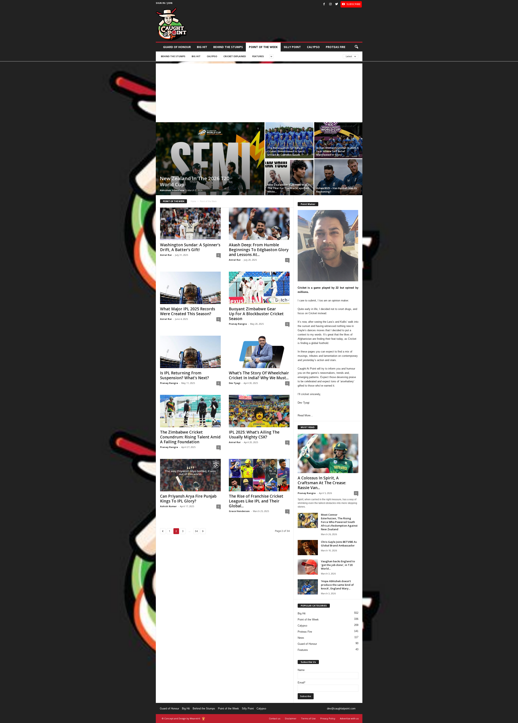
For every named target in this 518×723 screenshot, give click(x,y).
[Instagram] (330, 4)
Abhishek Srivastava (172, 190)
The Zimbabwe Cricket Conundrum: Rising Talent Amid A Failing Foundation (190, 437)
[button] (356, 47)
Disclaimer (290, 718)
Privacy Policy (327, 718)
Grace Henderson (239, 511)
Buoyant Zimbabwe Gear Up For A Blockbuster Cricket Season (256, 313)
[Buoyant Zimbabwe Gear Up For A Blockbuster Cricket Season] (259, 288)
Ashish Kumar (168, 506)
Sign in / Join (164, 2)
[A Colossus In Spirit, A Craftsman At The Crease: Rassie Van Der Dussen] (328, 453)
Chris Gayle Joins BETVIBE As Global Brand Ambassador (339, 543)
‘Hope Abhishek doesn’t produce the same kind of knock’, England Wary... (337, 584)
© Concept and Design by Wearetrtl (181, 718)
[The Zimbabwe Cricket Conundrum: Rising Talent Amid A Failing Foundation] (190, 411)
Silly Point (292, 47)
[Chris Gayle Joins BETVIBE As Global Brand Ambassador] (308, 547)
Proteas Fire (335, 47)
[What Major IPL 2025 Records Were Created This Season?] (190, 288)
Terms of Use (308, 718)
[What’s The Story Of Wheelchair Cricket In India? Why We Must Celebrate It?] (259, 352)
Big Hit (202, 47)
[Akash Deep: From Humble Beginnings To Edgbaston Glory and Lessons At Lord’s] (259, 224)
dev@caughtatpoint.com (341, 708)
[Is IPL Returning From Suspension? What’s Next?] (190, 352)
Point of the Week (263, 47)
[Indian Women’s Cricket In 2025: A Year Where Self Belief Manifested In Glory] (338, 140)
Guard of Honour (177, 47)
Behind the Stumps (204, 708)
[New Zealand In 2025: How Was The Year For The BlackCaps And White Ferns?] (289, 177)
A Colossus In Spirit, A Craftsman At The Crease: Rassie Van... (322, 482)
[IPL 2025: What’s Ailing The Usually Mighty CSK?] (259, 411)
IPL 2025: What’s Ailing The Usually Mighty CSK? (254, 435)
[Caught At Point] (171, 24)
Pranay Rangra (238, 323)
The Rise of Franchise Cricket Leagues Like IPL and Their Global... (256, 501)
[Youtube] (351, 4)
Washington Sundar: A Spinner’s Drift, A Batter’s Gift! (190, 247)
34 (196, 531)
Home (193, 201)
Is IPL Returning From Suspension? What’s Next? (185, 375)
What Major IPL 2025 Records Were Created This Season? (187, 311)
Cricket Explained (234, 56)
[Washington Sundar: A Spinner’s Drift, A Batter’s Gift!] (190, 224)
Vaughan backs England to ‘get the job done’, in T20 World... (338, 564)
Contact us (274, 718)
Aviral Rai (166, 254)
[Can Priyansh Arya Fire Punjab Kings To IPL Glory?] (190, 475)
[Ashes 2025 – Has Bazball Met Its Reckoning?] (338, 177)
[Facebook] (324, 4)
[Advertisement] (259, 91)
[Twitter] (336, 4)
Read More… (305, 415)
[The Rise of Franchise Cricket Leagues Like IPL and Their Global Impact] (259, 475)
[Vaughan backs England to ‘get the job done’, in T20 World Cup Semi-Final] (308, 567)
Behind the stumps (228, 47)
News (301, 637)
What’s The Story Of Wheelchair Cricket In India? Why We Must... (259, 375)
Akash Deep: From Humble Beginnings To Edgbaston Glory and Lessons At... (259, 249)
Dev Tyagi (234, 383)
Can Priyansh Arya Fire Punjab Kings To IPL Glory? (188, 499)
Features (258, 56)
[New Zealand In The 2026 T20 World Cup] (210, 158)
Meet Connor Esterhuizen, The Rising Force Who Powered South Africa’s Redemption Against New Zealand (339, 522)
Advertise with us (349, 718)
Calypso (313, 47)
